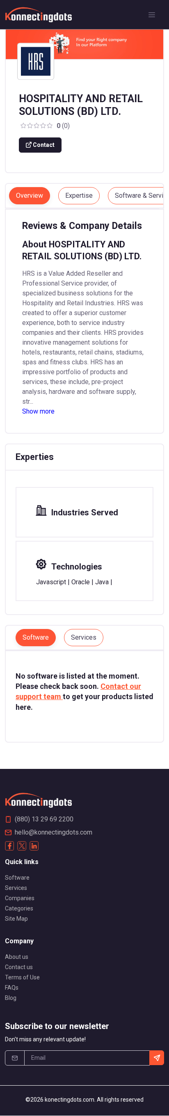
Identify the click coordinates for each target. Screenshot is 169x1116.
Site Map (16, 918)
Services (16, 888)
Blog (10, 998)
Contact (43, 145)
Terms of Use (22, 977)
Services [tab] (83, 637)
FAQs (11, 987)
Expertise (79, 195)
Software (17, 877)
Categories (19, 908)
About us (16, 957)
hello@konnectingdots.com (53, 832)
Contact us (19, 967)
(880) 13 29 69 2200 (44, 819)
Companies (19, 898)
